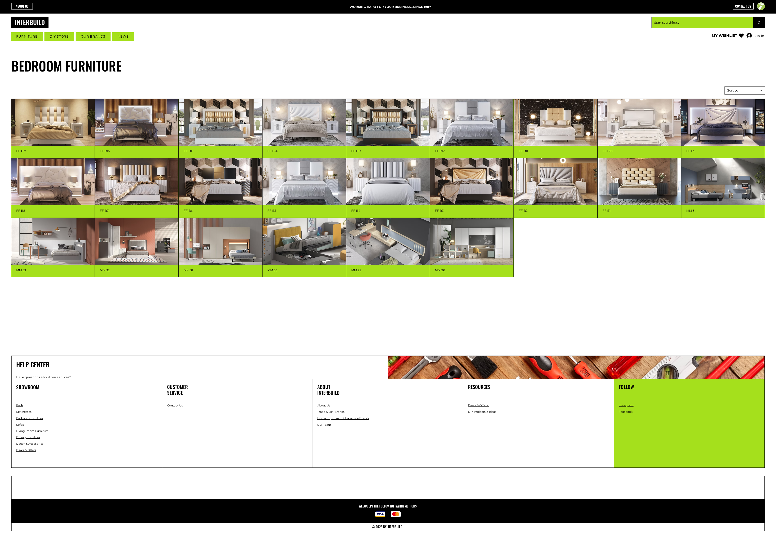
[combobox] (744, 90)
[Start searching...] (758, 22)
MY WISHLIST (724, 35)
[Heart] (741, 35)
